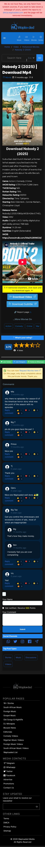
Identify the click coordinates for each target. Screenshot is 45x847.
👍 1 (19, 410)
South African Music (12, 707)
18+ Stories (8, 703)
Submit (22, 629)
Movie (8, 77)
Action (8, 326)
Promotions (8, 783)
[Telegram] (37, 641)
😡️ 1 (20, 564)
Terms (6, 818)
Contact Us (8, 787)
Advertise (7, 779)
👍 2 (19, 561)
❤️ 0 (27, 410)
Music (18, 657)
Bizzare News (9, 728)
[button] (4, 38)
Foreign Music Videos (13, 744)
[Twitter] (15, 641)
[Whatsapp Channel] (8, 641)
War (37, 326)
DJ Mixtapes (9, 723)
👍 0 (19, 432)
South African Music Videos (16, 748)
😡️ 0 (20, 413)
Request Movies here (29, 370)
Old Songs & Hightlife (13, 719)
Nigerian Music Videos (13, 740)
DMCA (6, 822)
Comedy (19, 326)
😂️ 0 (35, 410)
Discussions (31, 657)
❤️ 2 (27, 583)
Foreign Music (9, 711)
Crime (29, 326)
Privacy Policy (9, 826)
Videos (8, 664)
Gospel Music (9, 715)
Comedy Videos (10, 736)
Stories (8, 657)
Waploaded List (10, 752)
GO (39, 58)
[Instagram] (22, 641)
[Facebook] (29, 641)
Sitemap (7, 831)
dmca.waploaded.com (13, 12)
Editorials (7, 732)
